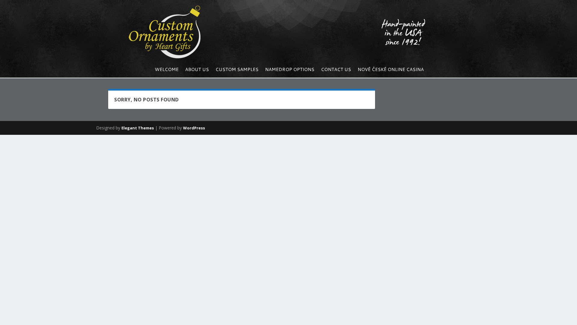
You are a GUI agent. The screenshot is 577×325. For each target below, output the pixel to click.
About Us (197, 70)
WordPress (194, 128)
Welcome (167, 70)
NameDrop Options (289, 70)
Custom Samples (236, 70)
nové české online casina (391, 70)
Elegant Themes (137, 128)
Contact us (336, 70)
